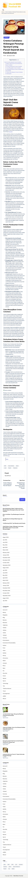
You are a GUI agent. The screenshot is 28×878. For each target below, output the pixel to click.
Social (4, 675)
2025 (5, 465)
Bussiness (5, 622)
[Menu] (3, 9)
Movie (4, 665)
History (4, 655)
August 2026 (6, 537)
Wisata (4, 698)
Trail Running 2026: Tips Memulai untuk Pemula (14, 523)
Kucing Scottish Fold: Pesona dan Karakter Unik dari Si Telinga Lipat (13, 741)
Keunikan (5, 866)
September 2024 (6, 595)
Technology (5, 683)
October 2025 (6, 562)
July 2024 (5, 600)
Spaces (4, 678)
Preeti (7, 459)
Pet (3, 670)
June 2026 (5, 542)
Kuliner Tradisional (16, 866)
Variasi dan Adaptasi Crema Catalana (14, 72)
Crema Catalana (11, 465)
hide (17, 59)
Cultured (4, 635)
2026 (12, 864)
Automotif (5, 609)
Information (5, 658)
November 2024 (6, 590)
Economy (5, 637)
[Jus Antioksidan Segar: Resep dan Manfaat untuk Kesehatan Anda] (5, 709)
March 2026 (5, 550)
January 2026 (6, 555)
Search (4, 495)
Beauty (4, 612)
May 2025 (5, 575)
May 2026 (5, 545)
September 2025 (6, 565)
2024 (5, 864)
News (4, 668)
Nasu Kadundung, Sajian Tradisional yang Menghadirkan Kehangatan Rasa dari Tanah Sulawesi (13, 510)
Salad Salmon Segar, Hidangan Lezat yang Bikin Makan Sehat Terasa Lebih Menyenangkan (13, 528)
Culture (4, 632)
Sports (4, 680)
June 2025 (5, 572)
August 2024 (6, 598)
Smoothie (5, 673)
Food (4, 647)
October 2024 (6, 593)
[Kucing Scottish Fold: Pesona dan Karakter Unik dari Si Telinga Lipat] (5, 736)
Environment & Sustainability (9, 642)
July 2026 (5, 539)
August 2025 (6, 567)
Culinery (6, 37)
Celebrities (5, 625)
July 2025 (5, 570)
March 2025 (5, 580)
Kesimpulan (8, 73)
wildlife (4, 696)
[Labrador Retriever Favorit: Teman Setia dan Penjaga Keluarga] (5, 750)
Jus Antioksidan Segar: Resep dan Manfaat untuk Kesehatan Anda (13, 714)
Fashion (4, 645)
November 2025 (6, 560)
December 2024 (6, 588)
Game (4, 650)
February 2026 (6, 552)
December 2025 (6, 557)
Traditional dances (7, 688)
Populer (5, 868)
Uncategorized (6, 693)
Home (3, 11)
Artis (16, 864)
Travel (4, 691)
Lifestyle (5, 663)
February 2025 (6, 583)
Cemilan (4, 627)
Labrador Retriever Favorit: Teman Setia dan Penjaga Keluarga (13, 755)
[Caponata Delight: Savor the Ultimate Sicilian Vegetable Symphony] (5, 723)
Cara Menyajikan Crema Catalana (13, 67)
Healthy (4, 653)
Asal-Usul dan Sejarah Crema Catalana (12, 62)
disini (8, 455)
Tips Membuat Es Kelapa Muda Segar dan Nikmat (12, 519)
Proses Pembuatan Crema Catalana (13, 66)
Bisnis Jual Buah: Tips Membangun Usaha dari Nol (13, 515)
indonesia (20, 864)
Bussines (5, 620)
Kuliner (17, 465)
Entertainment (6, 640)
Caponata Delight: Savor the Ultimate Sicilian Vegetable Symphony (14, 728)
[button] (8, 475)
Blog (4, 617)
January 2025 (6, 585)
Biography (5, 615)
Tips (4, 686)
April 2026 (5, 547)
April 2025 (5, 577)
